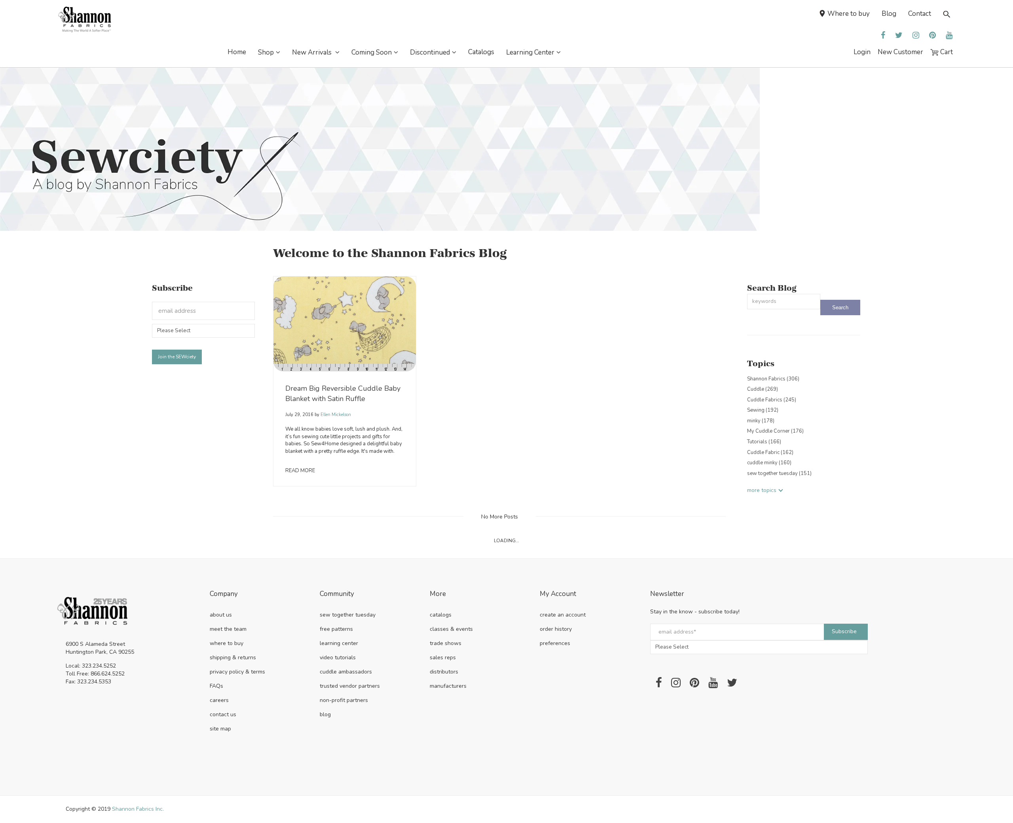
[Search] (840, 307)
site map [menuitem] (220, 728)
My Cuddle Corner (775, 431)
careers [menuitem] (219, 700)
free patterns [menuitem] (336, 629)
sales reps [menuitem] (443, 657)
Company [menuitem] (224, 594)
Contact (919, 13)
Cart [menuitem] (946, 52)
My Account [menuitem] (558, 594)
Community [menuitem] (337, 594)
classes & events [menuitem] (451, 629)
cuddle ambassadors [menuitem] (346, 671)
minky (760, 420)
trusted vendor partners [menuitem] (350, 686)
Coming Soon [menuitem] (371, 52)
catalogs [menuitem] (440, 615)
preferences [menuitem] (555, 643)
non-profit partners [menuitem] (344, 700)
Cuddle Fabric (770, 452)
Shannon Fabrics (773, 378)
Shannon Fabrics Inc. (138, 809)
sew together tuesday (779, 473)
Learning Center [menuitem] (530, 52)
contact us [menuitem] (223, 714)
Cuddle (762, 389)
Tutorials (764, 441)
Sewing (762, 410)
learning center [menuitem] (339, 643)
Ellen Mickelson (335, 415)
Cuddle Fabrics (771, 399)
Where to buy (848, 13)
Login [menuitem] (862, 52)
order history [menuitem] (556, 629)
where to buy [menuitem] (226, 643)
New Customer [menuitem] (900, 52)
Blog (889, 13)
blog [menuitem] (325, 714)
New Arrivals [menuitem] (312, 52)
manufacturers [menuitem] (448, 686)
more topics (761, 490)
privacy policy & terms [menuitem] (237, 671)
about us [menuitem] (221, 615)
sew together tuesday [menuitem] (348, 615)
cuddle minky (769, 462)
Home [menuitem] (237, 52)
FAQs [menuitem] (216, 686)
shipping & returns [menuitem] (233, 657)
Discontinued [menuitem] (430, 52)
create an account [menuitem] (563, 615)
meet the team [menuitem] (228, 629)
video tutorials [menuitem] (338, 657)
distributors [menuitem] (444, 671)
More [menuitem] (438, 594)
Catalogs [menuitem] (481, 52)
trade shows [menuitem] (445, 643)
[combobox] (784, 301)
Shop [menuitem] (266, 52)
